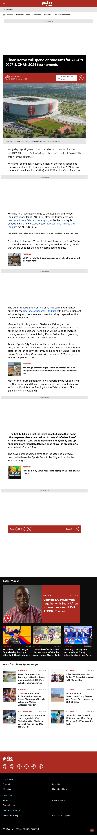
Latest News (8, 9)
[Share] (81, 77)
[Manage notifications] (92, 830)
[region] (48, 642)
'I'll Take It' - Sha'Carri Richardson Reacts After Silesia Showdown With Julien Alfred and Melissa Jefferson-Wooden (32, 699)
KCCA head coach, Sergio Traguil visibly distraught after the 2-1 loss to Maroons (16, 652)
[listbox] (48, 642)
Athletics (22, 670)
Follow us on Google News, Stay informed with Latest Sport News (51, 233)
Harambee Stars (25, 711)
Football (10, 15)
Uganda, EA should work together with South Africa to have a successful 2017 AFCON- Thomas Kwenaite (60, 605)
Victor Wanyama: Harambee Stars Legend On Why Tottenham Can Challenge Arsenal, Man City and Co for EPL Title (31, 721)
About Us (7, 800)
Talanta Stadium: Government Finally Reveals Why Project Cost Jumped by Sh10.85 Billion (79, 697)
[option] (17, 642)
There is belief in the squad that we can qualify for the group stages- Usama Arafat (47, 652)
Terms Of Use (9, 805)
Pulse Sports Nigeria (12, 815)
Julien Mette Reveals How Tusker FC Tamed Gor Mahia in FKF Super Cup (80, 677)
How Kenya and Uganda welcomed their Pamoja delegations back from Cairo (77, 652)
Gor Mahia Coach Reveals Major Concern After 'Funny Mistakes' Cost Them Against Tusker (80, 719)
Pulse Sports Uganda (61, 815)
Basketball (56, 784)
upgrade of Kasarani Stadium (40, 311)
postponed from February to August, (28, 220)
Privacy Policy (58, 800)
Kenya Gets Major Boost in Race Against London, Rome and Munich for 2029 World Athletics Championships (31, 678)
